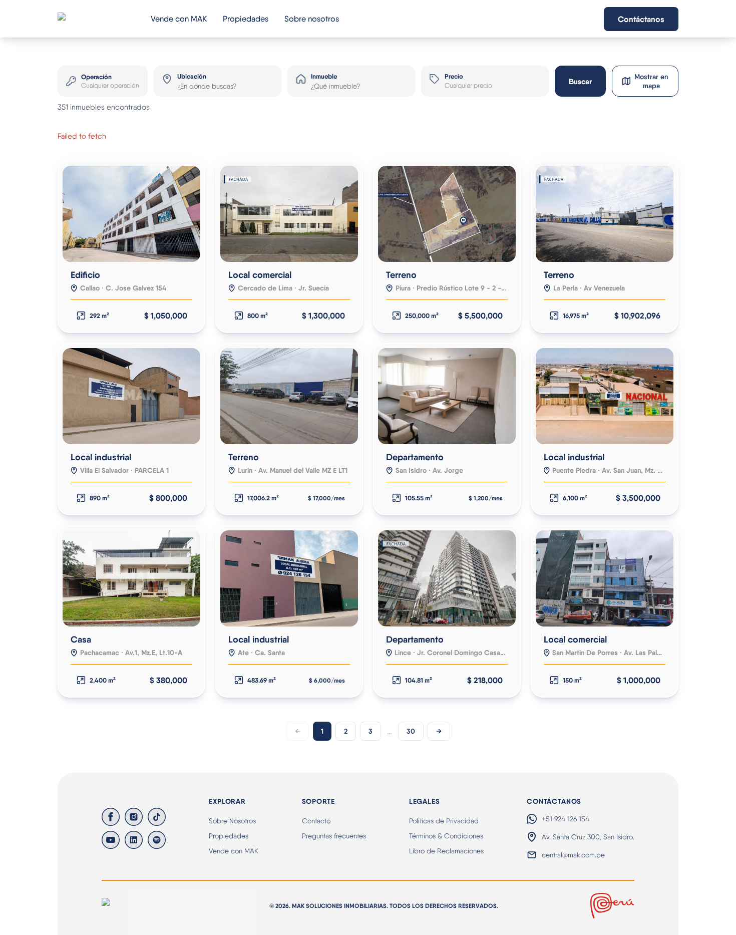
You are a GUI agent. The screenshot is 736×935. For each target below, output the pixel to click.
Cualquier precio (468, 85)
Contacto (316, 821)
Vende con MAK (179, 19)
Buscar (580, 81)
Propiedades (245, 19)
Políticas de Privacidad (444, 821)
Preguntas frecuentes (334, 836)
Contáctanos (641, 19)
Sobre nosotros (311, 19)
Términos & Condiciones (446, 836)
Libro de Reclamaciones (446, 851)
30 (411, 731)
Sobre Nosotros (232, 821)
